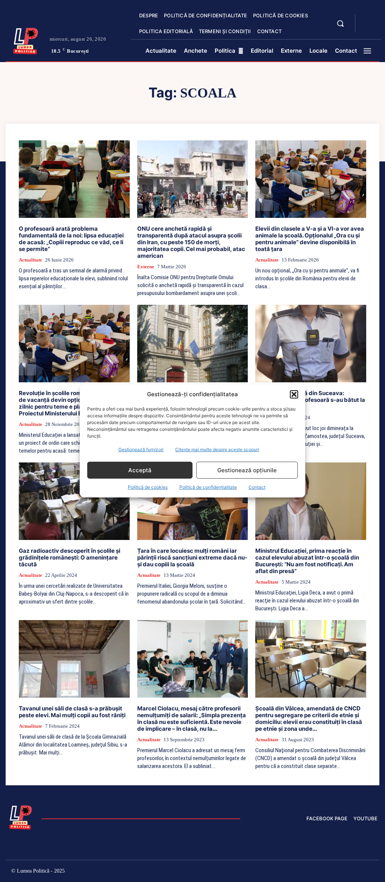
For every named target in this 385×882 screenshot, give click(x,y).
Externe (145, 266)
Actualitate (30, 260)
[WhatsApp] (355, 872)
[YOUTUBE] (367, 27)
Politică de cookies (148, 487)
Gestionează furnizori (141, 449)
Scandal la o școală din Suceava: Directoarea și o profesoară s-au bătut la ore (310, 399)
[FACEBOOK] (367, 18)
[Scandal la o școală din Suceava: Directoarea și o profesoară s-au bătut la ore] (310, 343)
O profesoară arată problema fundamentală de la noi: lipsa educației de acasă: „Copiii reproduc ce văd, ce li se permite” (71, 238)
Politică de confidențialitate (208, 487)
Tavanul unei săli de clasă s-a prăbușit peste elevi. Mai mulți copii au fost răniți (72, 712)
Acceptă (140, 470)
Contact (257, 487)
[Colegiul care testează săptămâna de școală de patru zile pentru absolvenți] (192, 343)
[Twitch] (323, 872)
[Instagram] (291, 872)
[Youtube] (371, 872)
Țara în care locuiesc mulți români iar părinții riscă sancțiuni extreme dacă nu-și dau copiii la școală (192, 557)
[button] (294, 394)
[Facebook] (276, 872)
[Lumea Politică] (25, 40)
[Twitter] (339, 872)
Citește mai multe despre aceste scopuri (217, 449)
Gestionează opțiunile (247, 470)
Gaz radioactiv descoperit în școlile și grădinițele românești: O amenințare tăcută (69, 557)
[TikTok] (308, 872)
